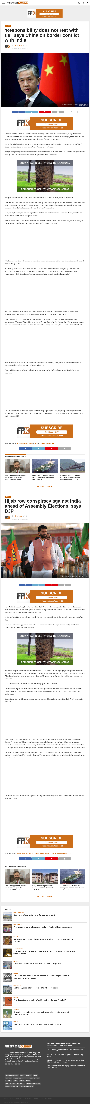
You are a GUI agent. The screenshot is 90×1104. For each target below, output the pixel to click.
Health (22, 1081)
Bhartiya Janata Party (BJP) (14, 1083)
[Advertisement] (45, 242)
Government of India (33, 1083)
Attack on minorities (25, 853)
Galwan (25, 443)
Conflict (8, 1078)
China (19, 443)
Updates (50, 443)
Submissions (27, 1099)
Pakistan (8, 1081)
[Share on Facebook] (18, 111)
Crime (28, 1081)
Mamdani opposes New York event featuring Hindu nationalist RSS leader (15, 477)
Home (5, 1099)
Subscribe (48, 1099)
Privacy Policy (38, 1099)
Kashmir (28, 1075)
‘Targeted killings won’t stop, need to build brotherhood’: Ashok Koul (43, 888)
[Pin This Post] (45, 111)
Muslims (55, 853)
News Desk (18, 45)
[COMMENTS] (71, 111)
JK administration (11, 1086)
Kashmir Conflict (19, 1078)
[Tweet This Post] (31, 111)
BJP (36, 853)
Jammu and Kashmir (11, 1075)
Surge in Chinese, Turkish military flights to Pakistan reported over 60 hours (70, 477)
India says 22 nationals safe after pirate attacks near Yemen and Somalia (44, 477)
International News (26, 1086)
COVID (15, 1081)
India (31, 443)
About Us (18, 1099)
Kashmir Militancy (33, 1078)
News (36, 443)
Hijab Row (42, 853)
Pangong (42, 443)
